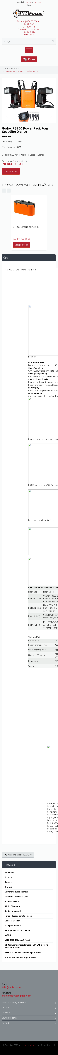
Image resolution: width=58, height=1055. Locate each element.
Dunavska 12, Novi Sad (29, 29)
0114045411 (29, 26)
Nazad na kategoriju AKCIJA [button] (20, 855)
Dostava (5, 1008)
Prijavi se (28, 2)
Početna (5, 68)
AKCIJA (14, 68)
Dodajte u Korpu (21, 245)
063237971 (29, 24)
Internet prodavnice (29, 1045)
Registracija (37, 2)
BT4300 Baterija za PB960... (26, 227)
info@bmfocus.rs (11, 987)
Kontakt (5, 1023)
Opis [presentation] (5, 257)
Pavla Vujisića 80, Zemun (29, 21)
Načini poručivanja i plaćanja (14, 1002)
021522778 (29, 34)
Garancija (6, 1013)
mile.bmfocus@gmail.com (16, 995)
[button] (29, 59)
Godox (20, 142)
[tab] (29, 257)
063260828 (29, 32)
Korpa (29, 5)
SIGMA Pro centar (9, 1018)
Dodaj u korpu (11, 171)
